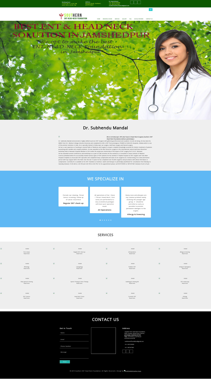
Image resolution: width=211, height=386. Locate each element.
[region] (105, 70)
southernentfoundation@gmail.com (119, 5)
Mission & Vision (107, 19)
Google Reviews (138, 19)
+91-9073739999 (114, 3)
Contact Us (149, 19)
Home (98, 19)
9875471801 (131, 164)
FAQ (130, 19)
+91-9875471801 (114, 4)
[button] (65, 361)
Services (117, 19)
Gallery (124, 19)
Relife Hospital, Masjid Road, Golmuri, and (134, 336)
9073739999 (122, 164)
